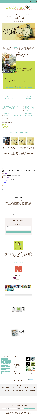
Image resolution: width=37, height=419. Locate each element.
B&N (15, 87)
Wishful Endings (26, 41)
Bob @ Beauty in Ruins (7, 102)
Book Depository (20, 87)
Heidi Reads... (16, 363)
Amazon (12, 87)
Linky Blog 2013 (33, 119)
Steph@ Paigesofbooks (29, 115)
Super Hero (8, 366)
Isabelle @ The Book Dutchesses (9, 96)
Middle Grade (3, 363)
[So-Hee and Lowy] (6, 290)
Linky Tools (28, 119)
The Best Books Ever (17, 373)
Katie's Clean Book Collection (19, 368)
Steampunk (3, 366)
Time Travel (7, 368)
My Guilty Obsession (17, 374)
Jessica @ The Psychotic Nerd (29, 114)
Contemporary (7, 360)
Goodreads (8, 87)
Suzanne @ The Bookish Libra (29, 95)
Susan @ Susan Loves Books (30, 101)
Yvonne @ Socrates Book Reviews (29, 109)
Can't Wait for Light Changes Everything (10, 106)
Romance (22, 13)
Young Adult (3, 371)
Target (25, 87)
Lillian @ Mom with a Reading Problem (28, 103)
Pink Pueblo (21, 412)
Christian (14, 13)
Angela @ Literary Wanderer (8, 100)
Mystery (8, 363)
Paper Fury (16, 372)
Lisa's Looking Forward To (8, 111)
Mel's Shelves (16, 367)
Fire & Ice (15, 366)
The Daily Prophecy (17, 365)
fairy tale (8, 371)
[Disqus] (18, 178)
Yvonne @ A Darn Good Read (8, 98)
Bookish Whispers (6, 110)
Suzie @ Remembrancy (29, 102)
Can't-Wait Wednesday (8, 13)
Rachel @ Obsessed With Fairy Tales (9, 108)
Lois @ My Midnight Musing (29, 107)
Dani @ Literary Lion (6, 113)
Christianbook (29, 87)
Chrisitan (2, 360)
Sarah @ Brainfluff (28, 100)
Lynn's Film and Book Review (28, 97)
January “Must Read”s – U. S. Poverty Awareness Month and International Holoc (12, 116)
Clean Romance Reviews (18, 380)
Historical (19, 13)
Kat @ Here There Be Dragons (28, 105)
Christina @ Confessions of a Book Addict (29, 99)
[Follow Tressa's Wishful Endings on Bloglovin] (30, 380)
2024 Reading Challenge (18, 275)
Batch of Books (16, 364)
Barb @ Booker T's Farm (7, 101)
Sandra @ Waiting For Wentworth (28, 112)
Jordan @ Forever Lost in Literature (29, 110)
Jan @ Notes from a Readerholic (9, 104)
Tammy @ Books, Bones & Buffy (9, 107)
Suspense (2, 368)
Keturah (15, 47)
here (33, 45)
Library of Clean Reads (18, 379)
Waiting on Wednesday (29, 13)
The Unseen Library (28, 106)
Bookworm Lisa (16, 369)
